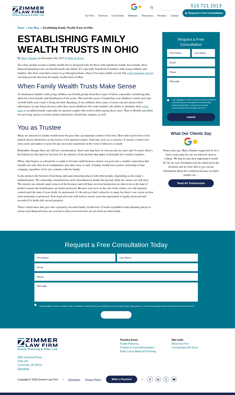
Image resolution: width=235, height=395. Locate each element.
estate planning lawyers (140, 73)
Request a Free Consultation (205, 13)
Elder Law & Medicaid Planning (138, 351)
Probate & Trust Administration (137, 347)
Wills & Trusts (76, 58)
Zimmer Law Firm (28, 11)
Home (21, 28)
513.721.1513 (206, 5)
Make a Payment (122, 379)
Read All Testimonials (191, 183)
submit (191, 117)
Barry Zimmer (29, 58)
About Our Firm (180, 343)
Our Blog (33, 28)
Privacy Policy (93, 379)
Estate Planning (129, 343)
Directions (23, 368)
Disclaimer (74, 379)
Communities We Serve (184, 347)
